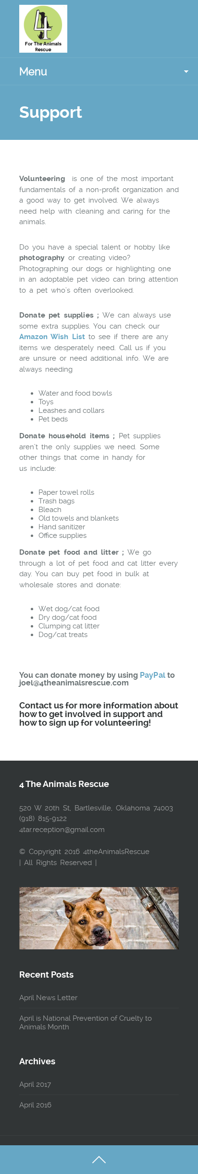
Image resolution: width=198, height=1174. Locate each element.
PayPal (152, 675)
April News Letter (48, 997)
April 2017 (35, 1084)
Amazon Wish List (52, 336)
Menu (33, 71)
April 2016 (35, 1105)
